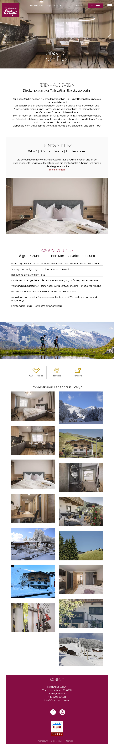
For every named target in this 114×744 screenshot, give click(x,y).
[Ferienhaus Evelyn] (10, 10)
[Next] (109, 34)
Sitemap (69, 741)
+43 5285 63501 (56, 696)
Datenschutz (56, 741)
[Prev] (4, 34)
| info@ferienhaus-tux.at (57, 698)
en (82, 5)
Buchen (95, 5)
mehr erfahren (57, 169)
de (77, 5)
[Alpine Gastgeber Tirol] (57, 728)
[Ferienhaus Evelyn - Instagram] (61, 714)
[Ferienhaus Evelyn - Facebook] (52, 714)
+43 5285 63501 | (37, 5)
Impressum (43, 741)
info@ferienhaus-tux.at (55, 5)
